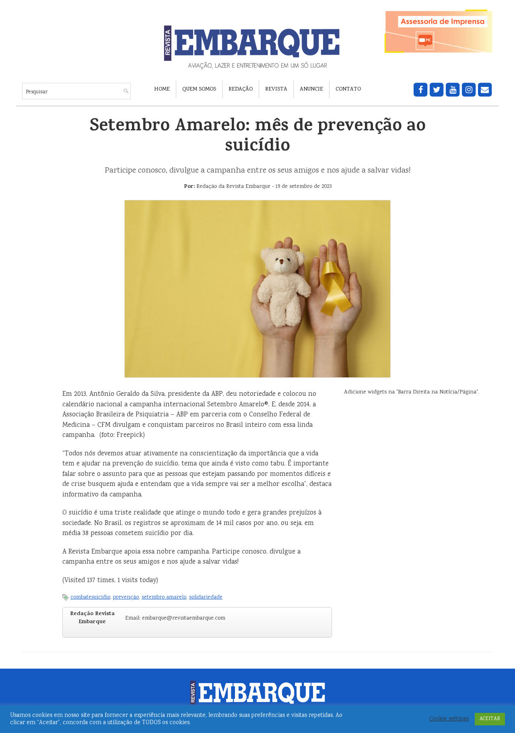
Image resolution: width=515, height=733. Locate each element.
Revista (276, 89)
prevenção (126, 597)
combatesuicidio (90, 597)
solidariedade (205, 597)
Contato (348, 89)
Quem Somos (199, 89)
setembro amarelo (164, 597)
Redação (241, 89)
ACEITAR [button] (490, 719)
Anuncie (311, 89)
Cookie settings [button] (449, 719)
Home (162, 89)
